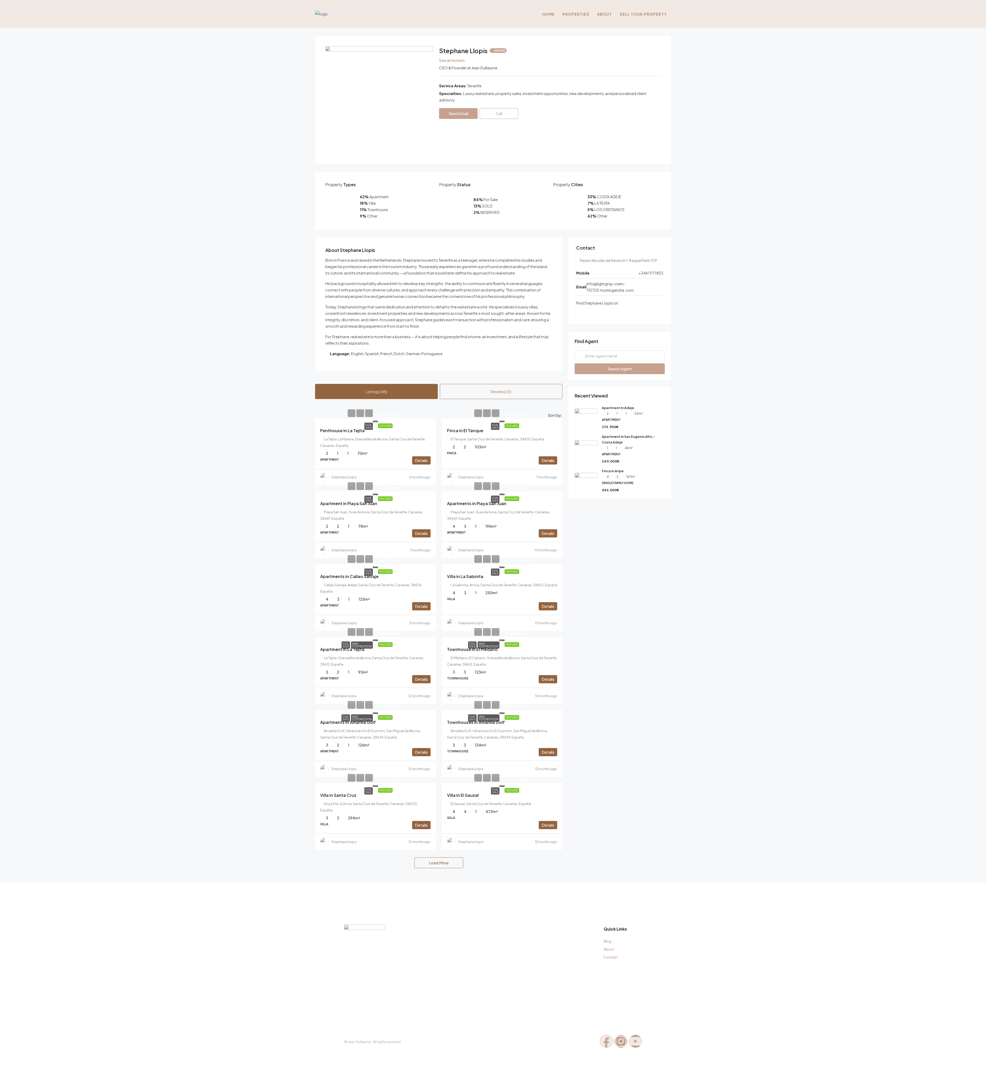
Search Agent (620, 368)
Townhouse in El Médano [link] (472, 649)
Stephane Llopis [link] (344, 477)
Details (421, 460)
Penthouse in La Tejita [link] (342, 430)
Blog (607, 941)
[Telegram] (600, 313)
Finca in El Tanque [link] (465, 430)
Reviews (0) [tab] (501, 391)
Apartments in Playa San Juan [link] (476, 503)
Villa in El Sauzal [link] (463, 795)
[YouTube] (586, 313)
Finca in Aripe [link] (613, 471)
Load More (439, 862)
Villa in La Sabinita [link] (465, 576)
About (604, 14)
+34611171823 (651, 272)
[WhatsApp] (607, 313)
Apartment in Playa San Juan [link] (348, 503)
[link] (375, 420)
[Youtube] (635, 1041)
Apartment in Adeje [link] (618, 408)
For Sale (368, 426)
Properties (576, 14)
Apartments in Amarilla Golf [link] (348, 722)
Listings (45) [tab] (376, 391)
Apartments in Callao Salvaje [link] (349, 576)
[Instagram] (593, 313)
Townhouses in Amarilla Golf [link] (476, 722)
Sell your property (643, 14)
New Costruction (362, 645)
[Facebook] (578, 313)
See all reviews (452, 60)
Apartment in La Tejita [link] (342, 649)
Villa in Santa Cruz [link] (338, 795)
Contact (611, 957)
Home (548, 14)
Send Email (458, 113)
